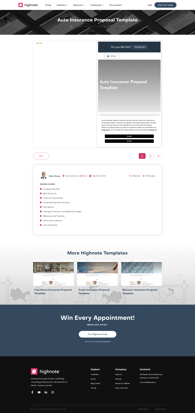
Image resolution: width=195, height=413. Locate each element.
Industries (61, 5)
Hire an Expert (115, 5)
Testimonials (96, 5)
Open (41, 156)
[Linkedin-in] (45, 392)
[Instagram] (52, 392)
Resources (77, 5)
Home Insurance (90, 26)
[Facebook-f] (32, 392)
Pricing (48, 5)
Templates (78, 26)
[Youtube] (39, 392)
